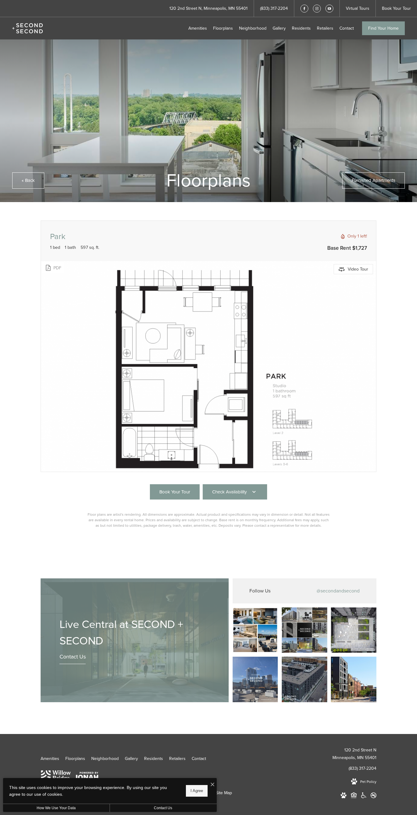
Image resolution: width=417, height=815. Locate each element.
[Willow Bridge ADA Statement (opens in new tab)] (363, 796)
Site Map (224, 792)
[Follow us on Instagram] (317, 9)
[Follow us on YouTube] (329, 9)
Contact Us (73, 657)
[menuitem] (197, 28)
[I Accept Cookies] (212, 784)
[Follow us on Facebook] (304, 9)
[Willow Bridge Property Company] (56, 777)
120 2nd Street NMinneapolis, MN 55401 (354, 753)
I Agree (196, 790)
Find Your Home (383, 28)
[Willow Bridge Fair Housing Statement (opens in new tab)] (354, 796)
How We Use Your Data (56, 808)
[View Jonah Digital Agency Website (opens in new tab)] (86, 777)
